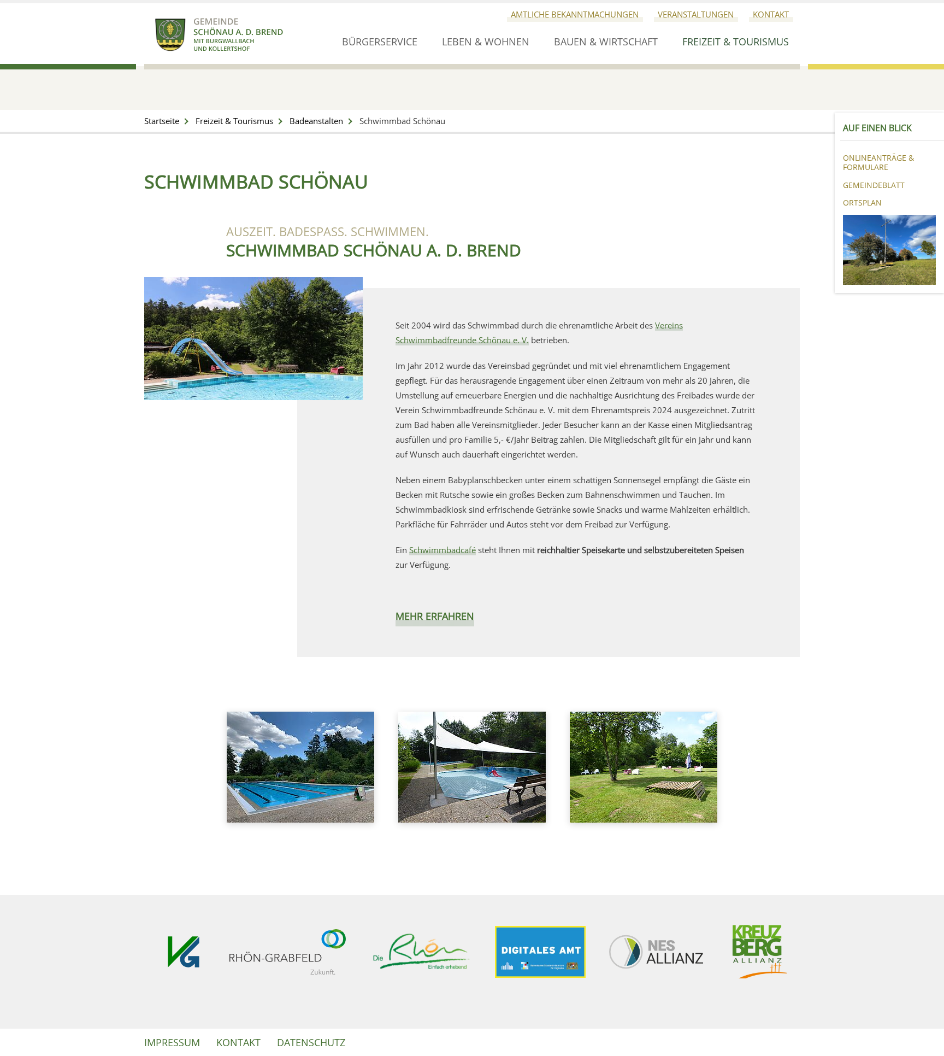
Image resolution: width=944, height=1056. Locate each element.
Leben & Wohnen (485, 42)
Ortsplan (862, 202)
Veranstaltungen (696, 14)
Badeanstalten (316, 120)
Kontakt (771, 14)
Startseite (161, 120)
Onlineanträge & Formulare (878, 162)
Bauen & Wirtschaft (606, 42)
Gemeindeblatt (874, 185)
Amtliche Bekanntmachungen (575, 14)
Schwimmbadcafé (442, 549)
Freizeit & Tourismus (735, 42)
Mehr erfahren (435, 616)
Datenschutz (311, 1042)
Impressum (172, 1042)
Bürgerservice (379, 42)
